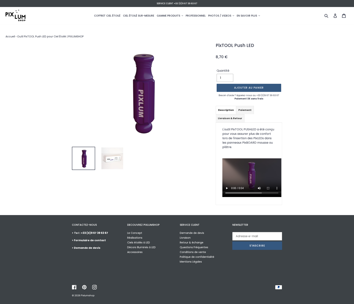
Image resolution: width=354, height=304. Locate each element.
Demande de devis (192, 233)
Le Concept (134, 233)
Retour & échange (191, 242)
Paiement (244, 110)
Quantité (223, 70)
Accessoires (135, 252)
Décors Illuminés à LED (141, 247)
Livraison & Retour (230, 118)
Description (226, 110)
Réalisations (134, 238)
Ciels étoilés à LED (138, 242)
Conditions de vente (193, 252)
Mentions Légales (191, 261)
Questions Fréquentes (194, 247)
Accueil (10, 36)
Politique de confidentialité (197, 257)
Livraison (185, 238)
